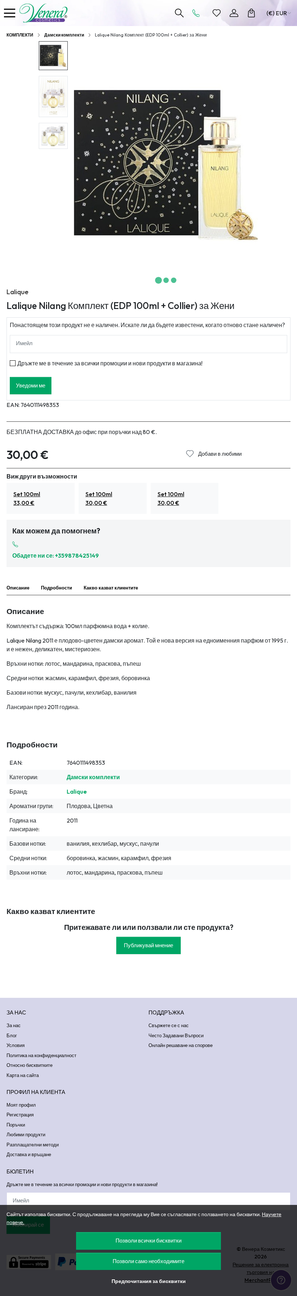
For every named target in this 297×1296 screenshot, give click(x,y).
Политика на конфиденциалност (41, 1055)
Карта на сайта (23, 1075)
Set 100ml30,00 (98, 498)
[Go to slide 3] (173, 280)
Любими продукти (26, 1134)
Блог (12, 1035)
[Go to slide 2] (166, 280)
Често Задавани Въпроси (176, 1035)
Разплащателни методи (33, 1144)
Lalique (18, 292)
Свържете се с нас (168, 1025)
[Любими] (216, 13)
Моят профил (21, 1105)
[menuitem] (53, 55)
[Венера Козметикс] (45, 13)
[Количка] (251, 13)
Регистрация (20, 1114)
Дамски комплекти (64, 35)
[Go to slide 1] (158, 280)
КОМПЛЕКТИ (20, 35)
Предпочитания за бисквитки (149, 1281)
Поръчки (16, 1125)
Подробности (56, 588)
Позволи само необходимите (148, 1261)
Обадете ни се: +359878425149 (55, 555)
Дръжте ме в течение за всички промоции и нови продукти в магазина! (109, 363)
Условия (16, 1045)
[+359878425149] (198, 13)
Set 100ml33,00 (26, 498)
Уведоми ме (30, 385)
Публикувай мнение (148, 945)
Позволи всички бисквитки (148, 1240)
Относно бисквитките (30, 1065)
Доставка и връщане (29, 1154)
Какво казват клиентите (111, 588)
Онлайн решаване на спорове (180, 1045)
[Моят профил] (234, 13)
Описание (18, 588)
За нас (14, 1025)
